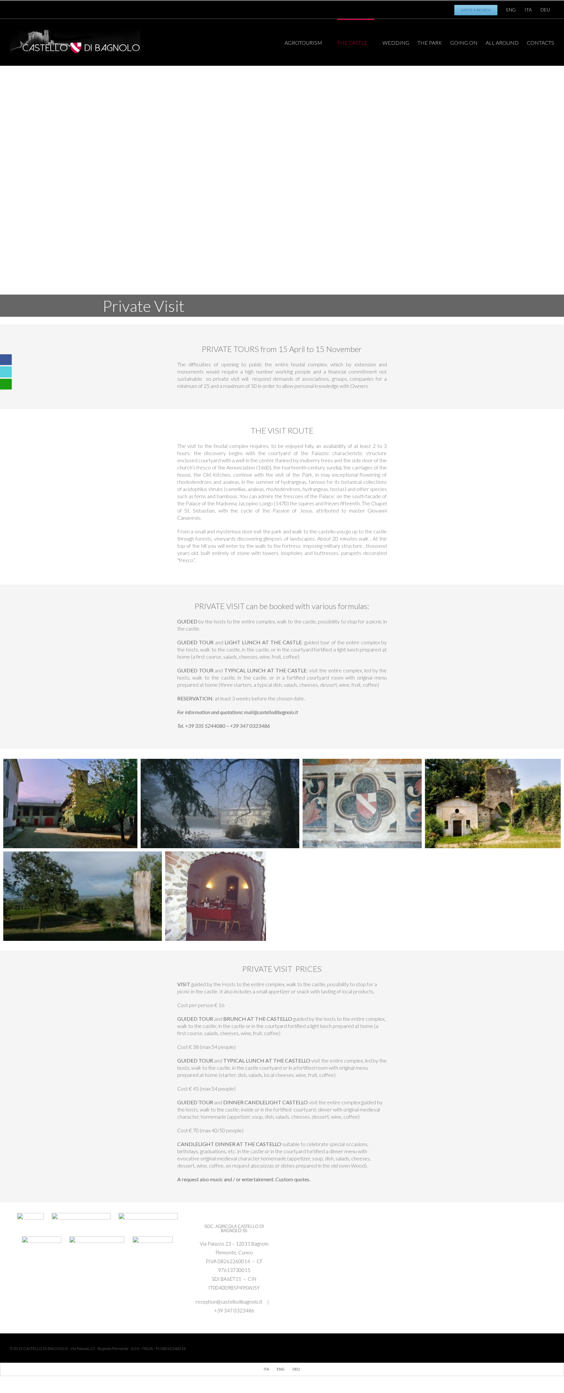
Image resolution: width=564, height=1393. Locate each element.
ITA (528, 9)
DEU (545, 9)
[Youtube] (124, 7)
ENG (511, 9)
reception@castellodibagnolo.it (229, 1302)
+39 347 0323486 (234, 1310)
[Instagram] (135, 7)
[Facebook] (114, 7)
